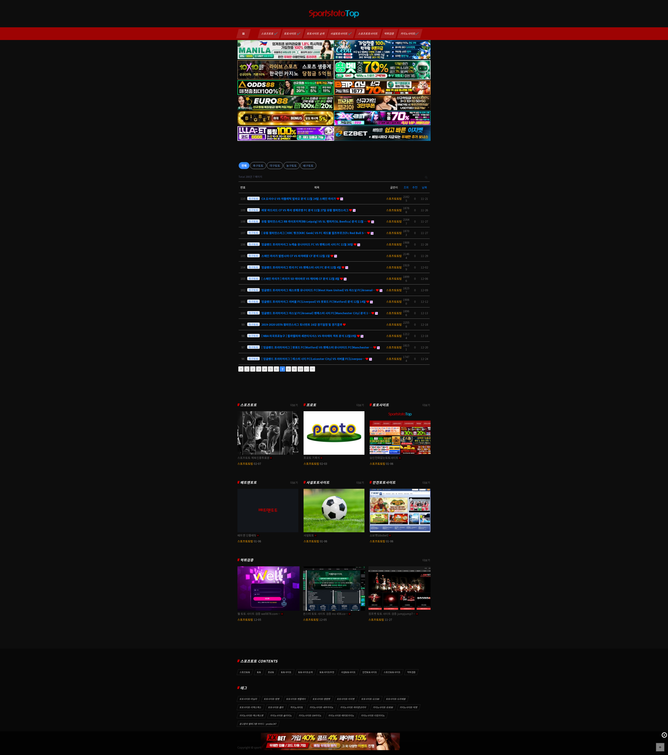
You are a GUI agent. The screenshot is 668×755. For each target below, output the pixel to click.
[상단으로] (660, 747)
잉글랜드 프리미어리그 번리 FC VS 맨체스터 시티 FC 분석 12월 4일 (301, 267)
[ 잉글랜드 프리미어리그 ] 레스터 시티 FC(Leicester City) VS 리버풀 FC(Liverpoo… (313, 359)
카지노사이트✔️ (409, 33)
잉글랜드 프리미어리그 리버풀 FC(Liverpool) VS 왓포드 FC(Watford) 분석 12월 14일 (313, 301)
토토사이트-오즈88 (370, 699)
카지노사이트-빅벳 (408, 707)
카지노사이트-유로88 (383, 707)
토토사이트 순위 (316, 33)
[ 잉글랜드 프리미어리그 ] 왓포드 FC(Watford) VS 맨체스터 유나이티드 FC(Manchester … (317, 347)
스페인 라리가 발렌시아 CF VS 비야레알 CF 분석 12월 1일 (296, 256)
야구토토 (275, 165)
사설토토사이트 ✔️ (341, 33)
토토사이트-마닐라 (248, 699)
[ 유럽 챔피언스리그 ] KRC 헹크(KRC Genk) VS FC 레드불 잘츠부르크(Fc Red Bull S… (314, 233)
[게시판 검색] (426, 177)
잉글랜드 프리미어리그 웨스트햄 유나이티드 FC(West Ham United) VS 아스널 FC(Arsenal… (318, 290)
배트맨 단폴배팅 (246, 535)
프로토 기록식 (312, 458)
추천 (415, 187)
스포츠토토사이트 (368, 33)
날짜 (424, 187)
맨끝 (312, 369)
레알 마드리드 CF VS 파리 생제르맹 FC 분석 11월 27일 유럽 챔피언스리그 (305, 210)
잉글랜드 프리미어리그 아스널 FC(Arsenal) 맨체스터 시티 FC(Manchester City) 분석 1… (316, 313)
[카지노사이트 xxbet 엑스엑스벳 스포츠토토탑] (330, 741)
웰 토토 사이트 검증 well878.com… (259, 614)
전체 (244, 165)
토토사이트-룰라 (276, 707)
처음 (241, 369)
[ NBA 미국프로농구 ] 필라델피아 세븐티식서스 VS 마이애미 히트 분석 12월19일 (309, 336)
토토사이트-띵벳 (272, 699)
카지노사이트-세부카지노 (321, 707)
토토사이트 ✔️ (292, 33)
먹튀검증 (389, 33)
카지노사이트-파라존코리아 (353, 707)
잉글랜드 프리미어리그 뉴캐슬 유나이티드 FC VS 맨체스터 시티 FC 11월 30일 (307, 244)
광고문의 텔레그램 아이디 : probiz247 (258, 723)
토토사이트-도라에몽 (396, 699)
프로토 (311, 405)
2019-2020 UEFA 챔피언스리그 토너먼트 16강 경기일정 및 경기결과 (302, 324)
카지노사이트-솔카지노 (281, 715)
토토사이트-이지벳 (346, 699)
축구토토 (258, 165)
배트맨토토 (248, 482)
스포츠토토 (248, 405)
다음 (306, 369)
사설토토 (309, 535)
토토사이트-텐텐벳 (321, 699)
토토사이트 (380, 405)
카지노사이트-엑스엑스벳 (251, 715)
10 (300, 369)
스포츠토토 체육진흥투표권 (253, 458)
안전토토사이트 (384, 482)
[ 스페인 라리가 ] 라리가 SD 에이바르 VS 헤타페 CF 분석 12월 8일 (300, 278)
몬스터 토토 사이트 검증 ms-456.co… (325, 614)
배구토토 (308, 165)
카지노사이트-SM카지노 (310, 715)
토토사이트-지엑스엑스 (250, 707)
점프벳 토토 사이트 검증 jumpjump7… (392, 614)
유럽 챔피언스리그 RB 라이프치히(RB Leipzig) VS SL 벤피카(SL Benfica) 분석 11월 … (314, 221)
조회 (406, 187)
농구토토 (291, 165)
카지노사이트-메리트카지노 (341, 715)
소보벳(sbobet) (379, 535)
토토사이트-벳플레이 (296, 699)
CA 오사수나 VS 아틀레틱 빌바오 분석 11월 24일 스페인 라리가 (299, 198)
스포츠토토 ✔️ (269, 33)
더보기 (294, 405)
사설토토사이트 (317, 482)
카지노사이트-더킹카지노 (373, 715)
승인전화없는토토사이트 (384, 458)
